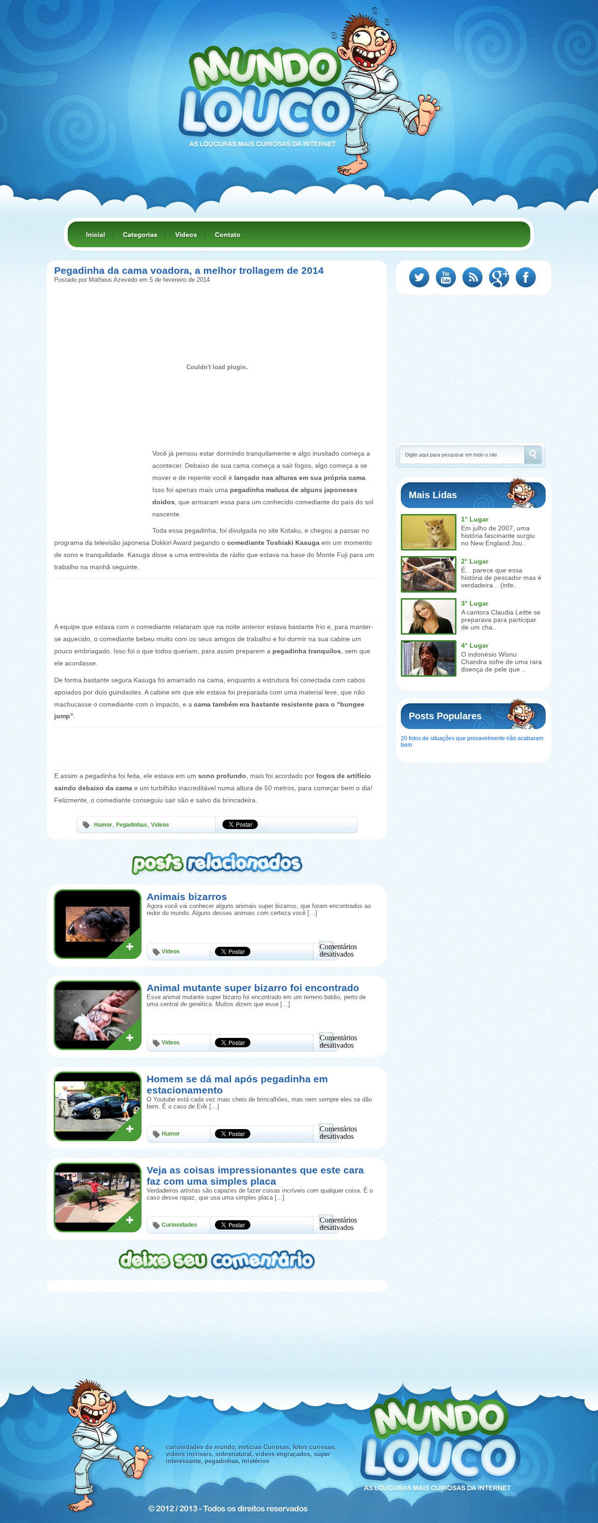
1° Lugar (474, 519)
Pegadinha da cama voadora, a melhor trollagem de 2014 (189, 270)
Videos (186, 234)
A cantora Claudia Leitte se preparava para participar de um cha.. (501, 619)
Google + (499, 277)
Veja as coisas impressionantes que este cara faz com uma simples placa (255, 1176)
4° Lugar (474, 645)
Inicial (95, 234)
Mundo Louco (266, 90)
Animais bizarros (187, 896)
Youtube (446, 277)
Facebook (526, 277)
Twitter (419, 277)
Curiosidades (179, 1225)
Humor (103, 825)
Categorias (140, 234)
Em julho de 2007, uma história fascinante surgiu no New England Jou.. (498, 535)
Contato (228, 234)
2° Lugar (474, 561)
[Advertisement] (101, 469)
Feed (473, 277)
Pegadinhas (131, 825)
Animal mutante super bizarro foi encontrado (253, 987)
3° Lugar (474, 603)
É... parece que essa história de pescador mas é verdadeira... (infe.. (501, 577)
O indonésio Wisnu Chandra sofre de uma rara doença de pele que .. (501, 662)
